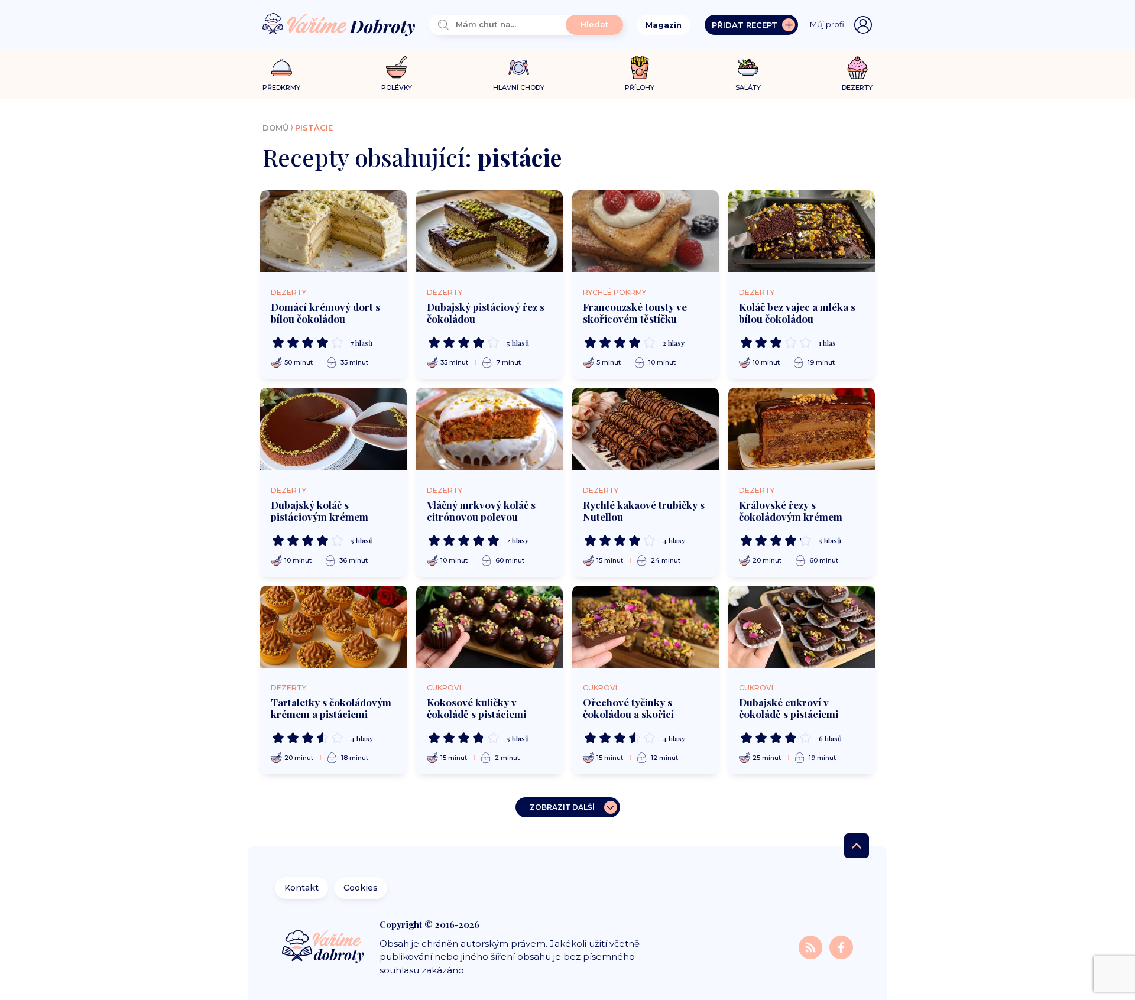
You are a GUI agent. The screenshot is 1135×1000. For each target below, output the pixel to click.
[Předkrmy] (281, 67)
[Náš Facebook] (841, 946)
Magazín (664, 25)
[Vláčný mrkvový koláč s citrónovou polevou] (489, 429)
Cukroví (444, 687)
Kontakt (301, 887)
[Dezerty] (857, 67)
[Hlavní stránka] (338, 25)
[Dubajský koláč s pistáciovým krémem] (333, 429)
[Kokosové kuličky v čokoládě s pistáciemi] (489, 627)
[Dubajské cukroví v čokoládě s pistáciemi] (801, 627)
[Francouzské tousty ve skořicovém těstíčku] (645, 231)
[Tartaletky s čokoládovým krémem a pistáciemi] (333, 627)
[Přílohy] (640, 67)
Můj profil (828, 24)
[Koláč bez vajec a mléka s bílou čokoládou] (801, 231)
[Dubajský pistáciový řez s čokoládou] (489, 231)
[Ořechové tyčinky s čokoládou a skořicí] (645, 627)
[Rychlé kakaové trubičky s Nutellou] (645, 429)
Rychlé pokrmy (614, 292)
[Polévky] (396, 67)
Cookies (360, 887)
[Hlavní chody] (518, 68)
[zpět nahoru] (856, 845)
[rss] (811, 946)
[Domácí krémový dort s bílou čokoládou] (333, 231)
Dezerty (288, 292)
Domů (275, 127)
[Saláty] (748, 67)
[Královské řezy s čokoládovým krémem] (801, 429)
